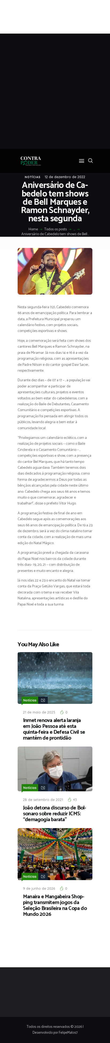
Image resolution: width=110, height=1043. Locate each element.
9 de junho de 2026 (39, 888)
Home (33, 229)
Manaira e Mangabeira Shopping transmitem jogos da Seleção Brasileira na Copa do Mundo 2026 (55, 905)
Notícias (33, 177)
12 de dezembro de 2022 (65, 177)
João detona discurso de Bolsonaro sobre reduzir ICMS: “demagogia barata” (54, 814)
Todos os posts (55, 229)
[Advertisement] (55, 91)
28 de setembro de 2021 (43, 799)
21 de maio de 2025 (39, 712)
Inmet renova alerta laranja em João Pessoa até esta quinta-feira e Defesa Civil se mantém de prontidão (54, 729)
